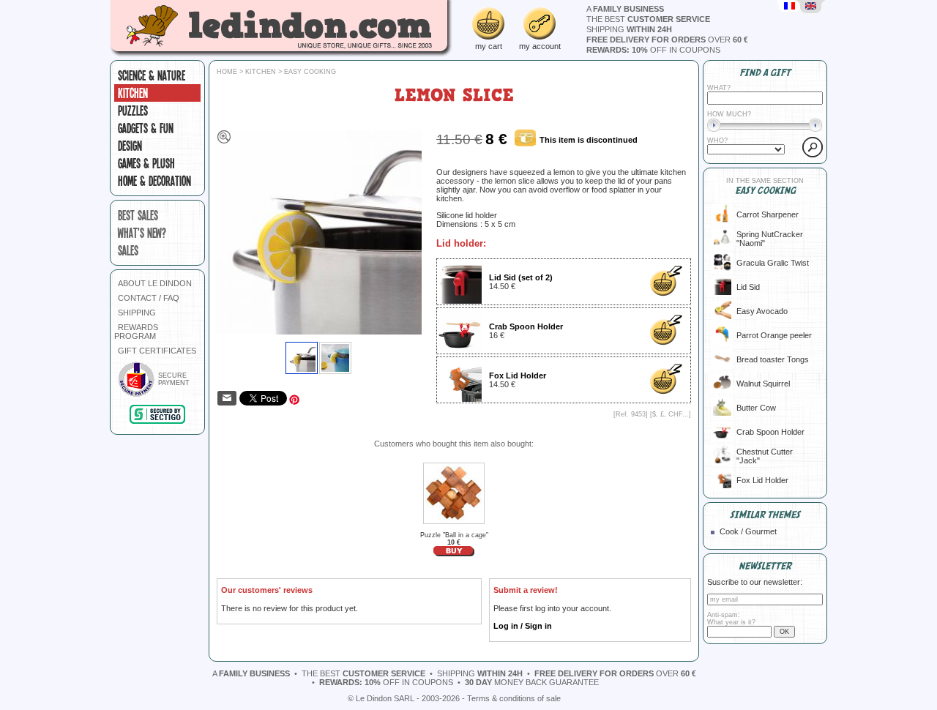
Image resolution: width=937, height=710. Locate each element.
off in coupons (653, 49)
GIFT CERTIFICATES (157, 350)
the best (648, 19)
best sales (138, 215)
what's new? (142, 233)
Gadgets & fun (145, 128)
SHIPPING (137, 312)
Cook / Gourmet (748, 531)
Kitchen (133, 93)
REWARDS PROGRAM (136, 331)
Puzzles (133, 110)
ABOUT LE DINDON (155, 283)
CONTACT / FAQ (148, 298)
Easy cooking (310, 71)
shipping (629, 29)
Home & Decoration (154, 181)
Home (227, 71)
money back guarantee (532, 682)
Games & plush (146, 163)
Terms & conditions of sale (514, 698)
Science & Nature (151, 75)
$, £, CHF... (670, 414)
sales (128, 250)
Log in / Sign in (522, 625)
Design (130, 145)
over (667, 39)
